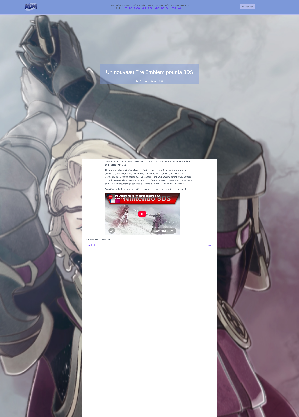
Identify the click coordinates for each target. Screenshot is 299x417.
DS (162, 8)
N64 (144, 8)
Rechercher (247, 7)
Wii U (180, 8)
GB (130, 8)
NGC (157, 8)
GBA (150, 8)
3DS (174, 8)
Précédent (90, 245)
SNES (137, 8)
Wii (168, 8)
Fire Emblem (105, 240)
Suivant (210, 245)
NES (125, 8)
